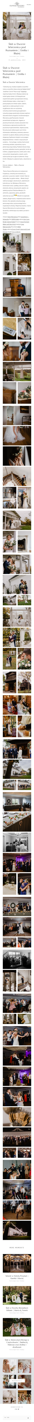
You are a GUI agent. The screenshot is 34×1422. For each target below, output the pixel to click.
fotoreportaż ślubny (17, 56)
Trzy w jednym (16, 232)
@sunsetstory (17, 1380)
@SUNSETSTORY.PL (17, 1407)
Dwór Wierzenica (13, 217)
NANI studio (15, 219)
